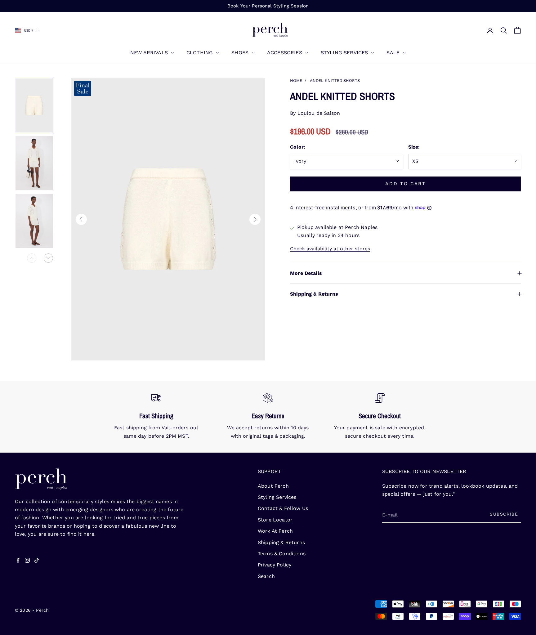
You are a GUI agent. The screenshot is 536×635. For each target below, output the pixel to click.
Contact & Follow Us (283, 508)
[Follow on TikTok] (37, 560)
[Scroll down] (48, 258)
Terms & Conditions (282, 554)
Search (266, 576)
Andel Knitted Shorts (335, 80)
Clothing (199, 53)
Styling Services (344, 53)
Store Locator (275, 520)
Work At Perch (275, 531)
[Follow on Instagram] (27, 560)
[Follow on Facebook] (18, 560)
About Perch (273, 486)
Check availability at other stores (330, 248)
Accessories (284, 53)
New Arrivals (149, 53)
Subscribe (504, 514)
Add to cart (405, 183)
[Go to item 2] (34, 163)
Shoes (239, 53)
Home (296, 80)
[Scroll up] (31, 258)
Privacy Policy (274, 565)
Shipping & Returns (281, 542)
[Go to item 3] (34, 220)
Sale (393, 53)
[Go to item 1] (34, 105)
